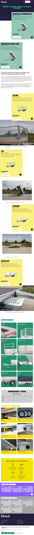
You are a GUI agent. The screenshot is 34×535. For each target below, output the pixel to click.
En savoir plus (3, 530)
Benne (2, 523)
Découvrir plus (28, 494)
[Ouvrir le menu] (31, 2)
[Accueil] (4, 2)
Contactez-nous (19, 523)
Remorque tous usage (4, 525)
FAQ (17, 525)
